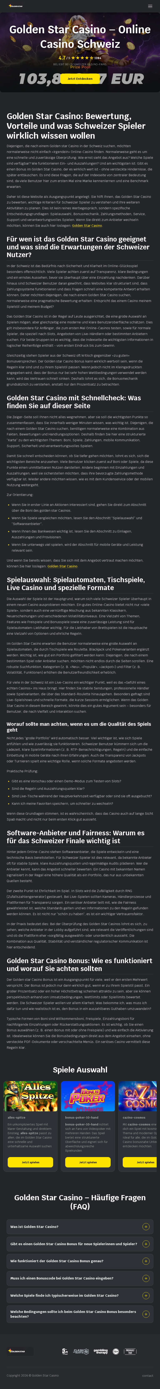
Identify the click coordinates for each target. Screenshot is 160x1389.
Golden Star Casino (87, 225)
